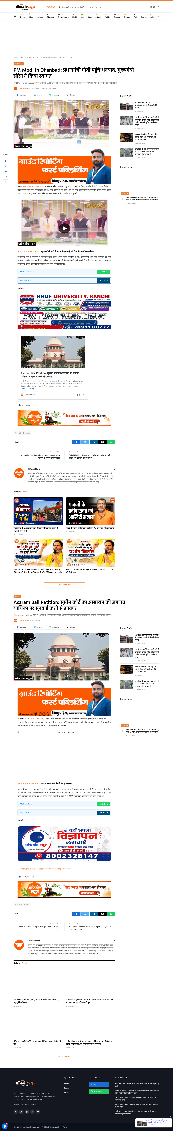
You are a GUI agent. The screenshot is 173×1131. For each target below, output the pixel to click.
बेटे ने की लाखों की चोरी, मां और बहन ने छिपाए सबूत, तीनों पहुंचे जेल (37, 1043)
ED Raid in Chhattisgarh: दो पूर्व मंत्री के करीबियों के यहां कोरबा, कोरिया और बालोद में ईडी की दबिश (91, 457)
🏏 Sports (143, 15)
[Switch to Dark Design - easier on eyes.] (158, 7)
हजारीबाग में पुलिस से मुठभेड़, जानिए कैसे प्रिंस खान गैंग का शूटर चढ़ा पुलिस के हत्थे (37, 1001)
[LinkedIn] (5, 171)
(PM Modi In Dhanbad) (32, 186)
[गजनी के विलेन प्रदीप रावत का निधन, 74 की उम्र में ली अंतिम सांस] (90, 511)
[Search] (158, 15)
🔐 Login (152, 15)
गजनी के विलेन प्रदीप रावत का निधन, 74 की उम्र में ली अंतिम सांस (90, 528)
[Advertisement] (86, 37)
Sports (66, 1088)
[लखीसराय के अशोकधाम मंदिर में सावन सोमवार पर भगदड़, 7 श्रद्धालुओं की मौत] (38, 511)
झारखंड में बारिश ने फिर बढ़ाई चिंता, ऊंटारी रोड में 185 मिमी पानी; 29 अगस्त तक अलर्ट (146, 137)
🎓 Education (50, 15)
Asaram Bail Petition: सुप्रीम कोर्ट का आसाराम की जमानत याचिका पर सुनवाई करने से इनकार (40, 457)
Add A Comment (64, 585)
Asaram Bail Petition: (29, 783)
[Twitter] (5, 166)
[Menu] (15, 15)
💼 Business (117, 15)
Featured (125, 193)
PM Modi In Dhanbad (29, 251)
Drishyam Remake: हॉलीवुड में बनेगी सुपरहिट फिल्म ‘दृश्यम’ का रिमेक (45, 869)
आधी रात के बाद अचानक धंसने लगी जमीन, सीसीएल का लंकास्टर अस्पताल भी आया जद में (147, 152)
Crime (17, 596)
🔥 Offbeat (98, 15)
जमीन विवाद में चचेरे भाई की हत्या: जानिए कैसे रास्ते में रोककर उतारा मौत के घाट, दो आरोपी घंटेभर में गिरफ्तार (89, 1043)
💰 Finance (127, 15)
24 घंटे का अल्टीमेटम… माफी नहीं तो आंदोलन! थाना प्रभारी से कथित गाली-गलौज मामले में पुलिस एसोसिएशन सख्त (85, 7)
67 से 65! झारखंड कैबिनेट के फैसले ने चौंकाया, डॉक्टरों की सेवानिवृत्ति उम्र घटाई (147, 105)
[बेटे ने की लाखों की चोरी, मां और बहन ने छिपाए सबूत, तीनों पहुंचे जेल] (38, 1024)
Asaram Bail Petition (22, 905)
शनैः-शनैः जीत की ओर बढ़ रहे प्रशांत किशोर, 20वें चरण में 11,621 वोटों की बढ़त (89, 571)
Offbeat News (25, 88)
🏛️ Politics (107, 15)
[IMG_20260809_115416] (64, 425)
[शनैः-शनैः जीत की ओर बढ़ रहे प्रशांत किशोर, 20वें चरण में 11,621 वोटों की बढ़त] (90, 553)
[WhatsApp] (5, 182)
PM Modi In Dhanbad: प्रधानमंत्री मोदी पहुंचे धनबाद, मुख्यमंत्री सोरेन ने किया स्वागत (90, 928)
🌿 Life (82, 15)
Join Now (104, 272)
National (18, 64)
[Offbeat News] (25, 7)
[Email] (5, 176)
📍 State (90, 15)
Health (66, 1092)
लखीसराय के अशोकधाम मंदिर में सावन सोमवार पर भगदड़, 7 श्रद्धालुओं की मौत (36, 529)
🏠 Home (22, 15)
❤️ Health (74, 15)
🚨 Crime (30, 15)
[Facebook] (5, 161)
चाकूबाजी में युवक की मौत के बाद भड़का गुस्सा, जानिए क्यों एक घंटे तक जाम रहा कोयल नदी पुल (89, 1001)
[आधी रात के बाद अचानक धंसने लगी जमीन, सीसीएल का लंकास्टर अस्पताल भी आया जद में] (126, 152)
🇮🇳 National (40, 15)
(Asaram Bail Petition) (34, 718)
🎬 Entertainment (63, 15)
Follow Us (104, 280)
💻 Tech (135, 15)
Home (66, 1083)
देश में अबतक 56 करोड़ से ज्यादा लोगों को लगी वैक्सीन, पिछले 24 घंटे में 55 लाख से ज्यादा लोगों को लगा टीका (142, 199)
